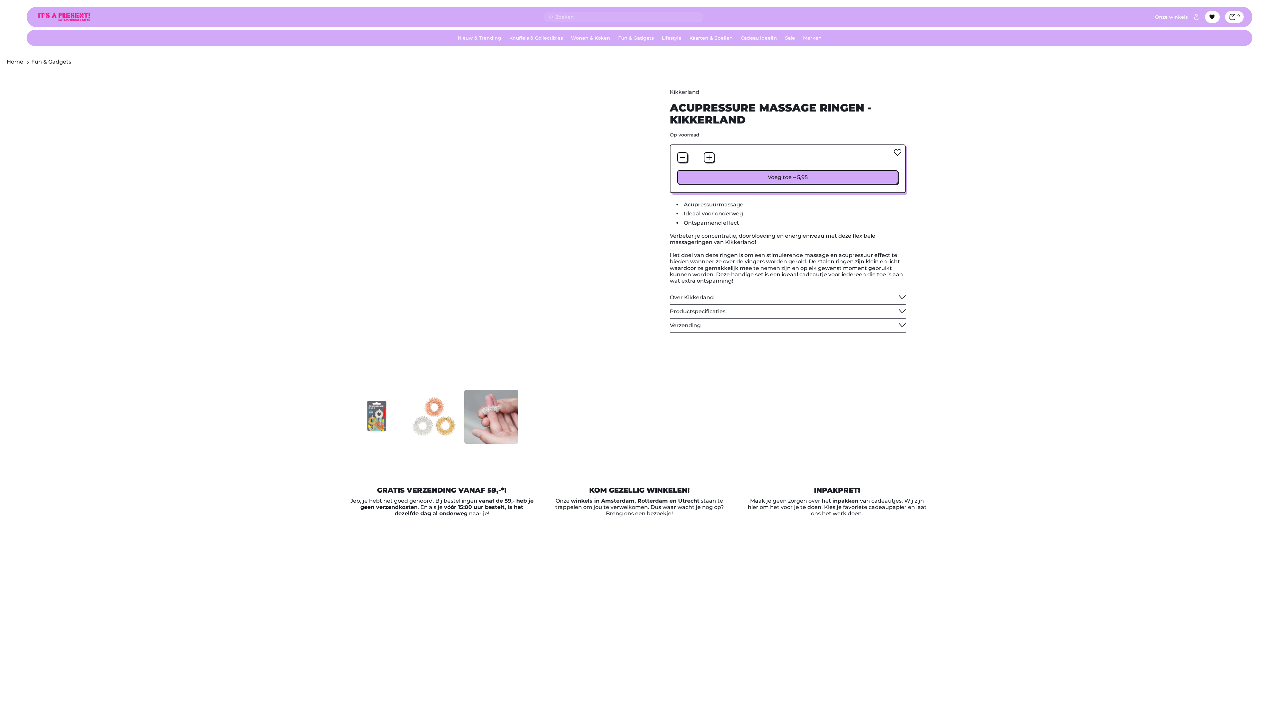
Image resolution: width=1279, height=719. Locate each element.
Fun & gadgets (51, 62)
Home (15, 62)
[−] (682, 157)
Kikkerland (684, 92)
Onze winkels (1171, 17)
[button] (377, 416)
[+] (709, 157)
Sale (790, 38)
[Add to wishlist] (897, 152)
